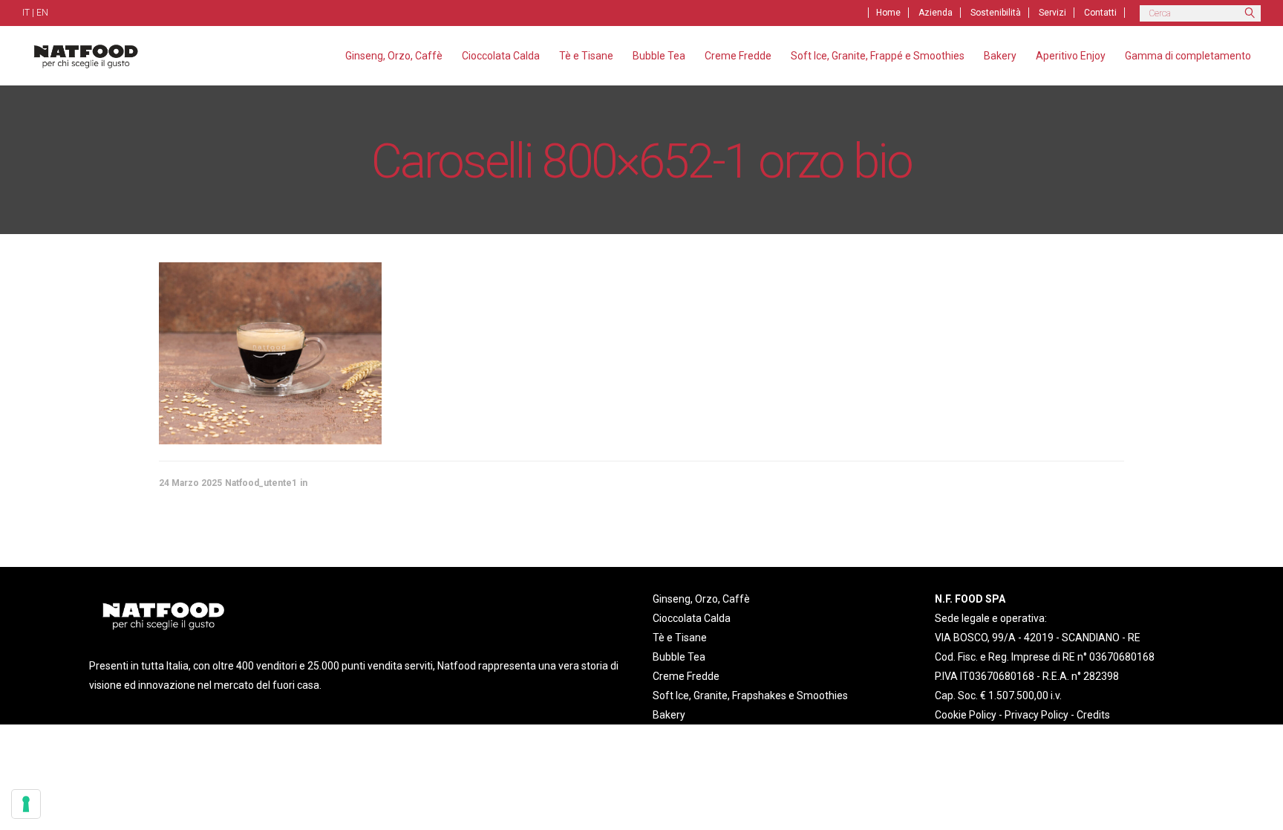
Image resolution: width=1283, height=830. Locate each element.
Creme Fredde (686, 676)
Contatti (1100, 12)
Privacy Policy (1036, 715)
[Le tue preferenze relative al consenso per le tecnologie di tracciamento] (26, 804)
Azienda (935, 12)
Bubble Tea (679, 657)
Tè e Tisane (680, 637)
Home (888, 12)
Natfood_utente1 (261, 483)
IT (26, 12)
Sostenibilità (995, 12)
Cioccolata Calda (692, 618)
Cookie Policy (965, 715)
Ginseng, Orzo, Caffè (701, 599)
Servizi (1052, 12)
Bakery (669, 715)
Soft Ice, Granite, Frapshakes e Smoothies (750, 695)
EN (42, 12)
